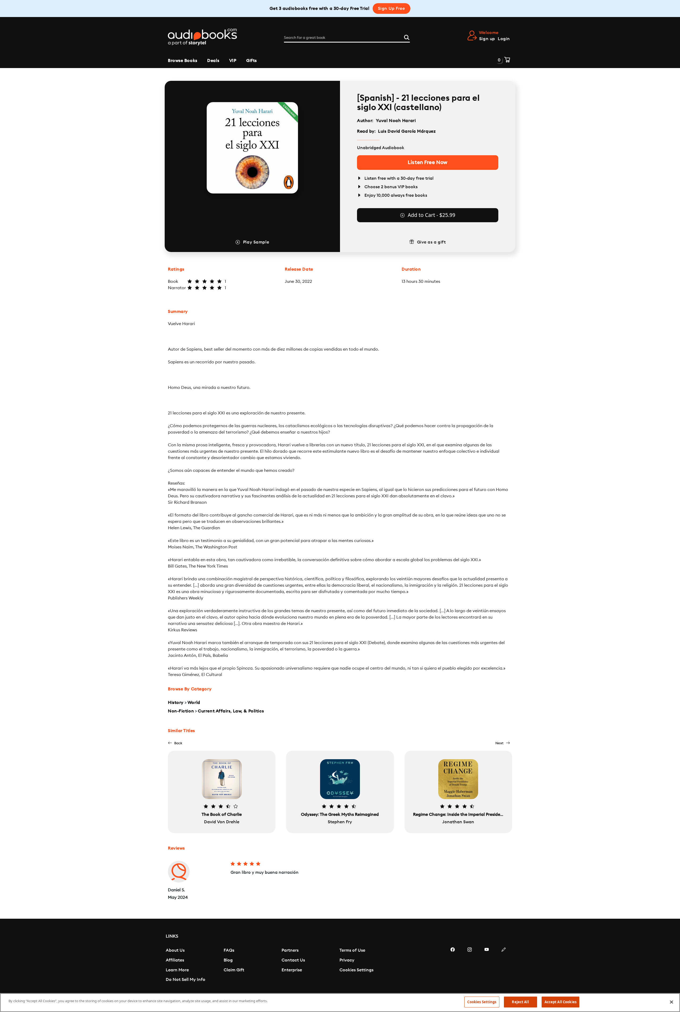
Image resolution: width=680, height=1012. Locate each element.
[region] (340, 1002)
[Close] (671, 1002)
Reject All (520, 1002)
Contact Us (293, 960)
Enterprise (292, 970)
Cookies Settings (356, 970)
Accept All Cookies (560, 1002)
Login (504, 38)
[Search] (407, 36)
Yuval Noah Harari (396, 120)
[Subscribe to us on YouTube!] (486, 965)
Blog (228, 960)
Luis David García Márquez (407, 131)
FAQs (229, 950)
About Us (175, 950)
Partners (290, 950)
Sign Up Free (391, 8)
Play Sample (256, 242)
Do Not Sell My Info (185, 979)
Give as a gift (431, 242)
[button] (175, 743)
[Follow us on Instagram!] (469, 965)
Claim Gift (234, 970)
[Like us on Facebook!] (452, 965)
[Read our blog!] (503, 965)
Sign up (487, 38)
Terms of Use (352, 950)
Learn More (177, 970)
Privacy (346, 960)
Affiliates (175, 960)
